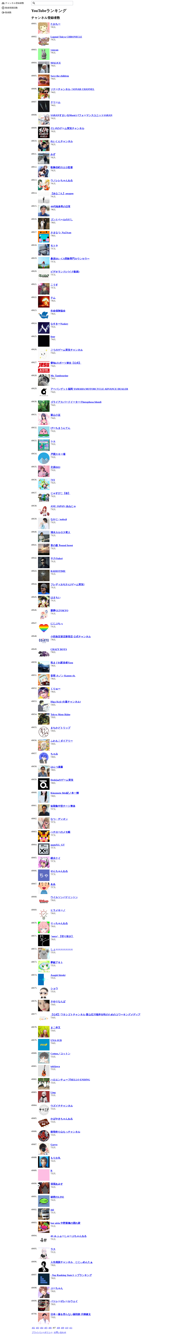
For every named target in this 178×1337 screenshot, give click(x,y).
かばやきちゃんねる (62, 1118)
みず (52, 154)
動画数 (8, 12)
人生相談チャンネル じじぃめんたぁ (72, 1262)
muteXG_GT (58, 844)
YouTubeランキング (48, 10)
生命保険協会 (58, 310)
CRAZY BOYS (59, 649)
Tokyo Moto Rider (60, 714)
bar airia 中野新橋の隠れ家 (65, 1223)
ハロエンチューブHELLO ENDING (70, 1079)
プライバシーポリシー (42, 1332)
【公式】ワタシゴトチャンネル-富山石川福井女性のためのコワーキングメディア (95, 1014)
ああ (53, 884)
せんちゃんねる (59, 871)
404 (41, 1328)
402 (33, 1328)
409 (62, 1328)
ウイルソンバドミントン (64, 897)
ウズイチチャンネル (62, 1105)
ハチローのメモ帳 (60, 832)
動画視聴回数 (11, 8)
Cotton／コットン (60, 1053)
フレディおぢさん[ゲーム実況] (67, 584)
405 (45, 1328)
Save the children (60, 76)
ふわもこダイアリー (62, 740)
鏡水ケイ (55, 858)
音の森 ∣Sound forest (62, 545)
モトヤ (54, 245)
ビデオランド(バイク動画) (65, 271)
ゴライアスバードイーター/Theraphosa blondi (76, 402)
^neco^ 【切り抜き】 (62, 936)
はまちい (55, 597)
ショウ (54, 988)
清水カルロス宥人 (60, 532)
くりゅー (55, 688)
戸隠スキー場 (58, 454)
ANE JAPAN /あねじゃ (63, 506)
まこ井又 (55, 1027)
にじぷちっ (57, 623)
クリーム (55, 102)
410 (66, 1328)
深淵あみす (57, 1184)
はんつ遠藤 (57, 767)
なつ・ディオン (59, 819)
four (53, 336)
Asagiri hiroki (58, 975)
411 (70, 1328)
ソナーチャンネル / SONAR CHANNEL (72, 89)
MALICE (56, 63)
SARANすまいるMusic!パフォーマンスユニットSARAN (81, 115)
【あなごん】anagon (62, 193)
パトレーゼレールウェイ (64, 1301)
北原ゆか (55, 467)
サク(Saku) (57, 558)
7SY (53, 480)
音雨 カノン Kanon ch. (63, 675)
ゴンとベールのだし (62, 219)
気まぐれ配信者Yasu (62, 662)
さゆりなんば (58, 1001)
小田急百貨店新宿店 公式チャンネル (71, 636)
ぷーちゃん (57, 1288)
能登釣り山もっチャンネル (65, 1131)
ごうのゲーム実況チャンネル (67, 349)
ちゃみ (54, 753)
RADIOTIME (58, 571)
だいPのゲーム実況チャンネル (67, 128)
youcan (54, 49)
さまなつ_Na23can (61, 232)
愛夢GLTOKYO (59, 610)
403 (37, 1328)
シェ (53, 441)
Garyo (54, 1144)
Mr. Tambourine (59, 375)
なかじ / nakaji (59, 519)
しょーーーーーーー (62, 949)
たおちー (55, 24)
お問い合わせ (60, 1332)
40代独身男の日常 (60, 206)
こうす (54, 284)
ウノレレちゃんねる (62, 180)
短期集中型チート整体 (63, 806)
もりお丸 (55, 1158)
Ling (53, 1092)
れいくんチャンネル (62, 141)
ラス (53, 1249)
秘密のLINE (57, 1197)
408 (58, 1328)
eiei (52, 1209)
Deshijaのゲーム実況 (62, 780)
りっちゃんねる (59, 923)
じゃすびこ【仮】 (60, 493)
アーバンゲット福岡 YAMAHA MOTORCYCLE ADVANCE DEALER (89, 389)
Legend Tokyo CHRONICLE (66, 36)
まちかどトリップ (60, 727)
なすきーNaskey (59, 323)
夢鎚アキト (57, 962)
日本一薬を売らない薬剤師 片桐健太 (71, 1314)
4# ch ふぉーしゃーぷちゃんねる (69, 1236)
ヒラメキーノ (58, 910)
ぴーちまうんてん (60, 428)
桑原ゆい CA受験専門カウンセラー (70, 258)
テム (53, 297)
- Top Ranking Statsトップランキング (71, 1275)
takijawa (55, 1066)
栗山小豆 (55, 415)
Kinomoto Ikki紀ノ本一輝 (65, 793)
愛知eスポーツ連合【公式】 (66, 363)
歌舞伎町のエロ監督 (62, 167)
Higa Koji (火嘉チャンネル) (66, 701)
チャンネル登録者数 (14, 3)
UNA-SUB (56, 1040)
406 (50, 1328)
